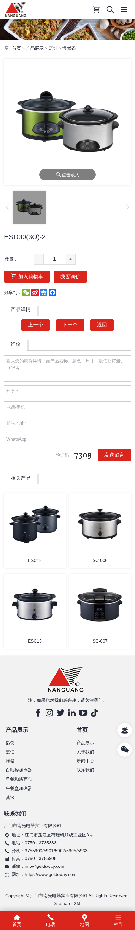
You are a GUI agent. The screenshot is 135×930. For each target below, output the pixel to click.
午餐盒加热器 (19, 788)
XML (78, 903)
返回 (102, 324)
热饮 (10, 742)
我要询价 (70, 276)
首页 (16, 48)
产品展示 (35, 48)
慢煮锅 (69, 48)
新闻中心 (85, 760)
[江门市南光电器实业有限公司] (15, 17)
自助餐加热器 (19, 769)
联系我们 (85, 769)
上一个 (35, 324)
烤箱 (10, 760)
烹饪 (53, 48)
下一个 (70, 324)
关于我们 (85, 751)
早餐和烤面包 (19, 779)
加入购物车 (30, 276)
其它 (10, 797)
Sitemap (62, 903)
